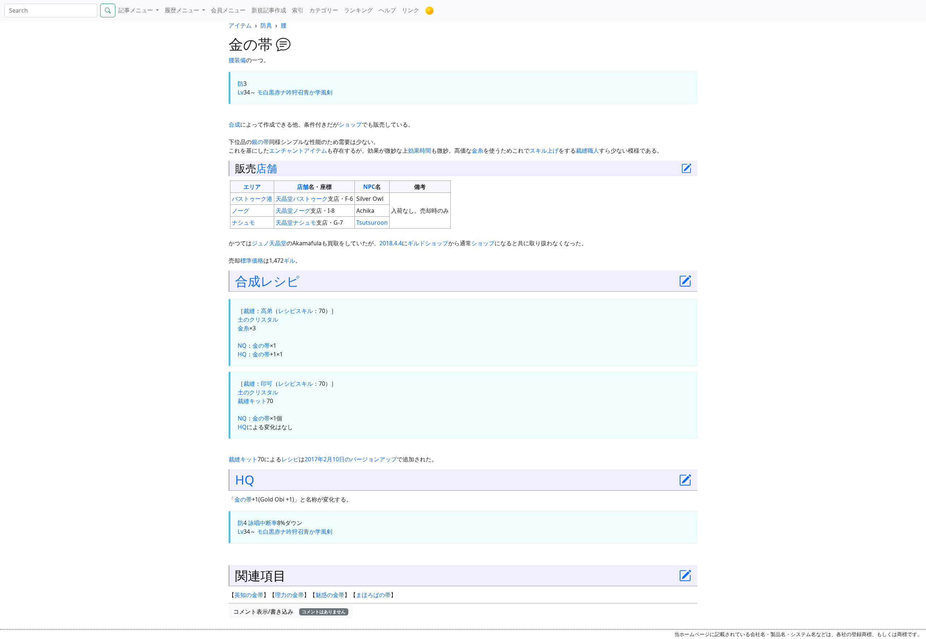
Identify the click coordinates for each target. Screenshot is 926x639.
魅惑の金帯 (329, 595)
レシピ (280, 280)
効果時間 (419, 151)
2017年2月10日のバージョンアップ (351, 459)
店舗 (266, 168)
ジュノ (260, 243)
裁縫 (581, 151)
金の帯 (261, 346)
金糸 (477, 151)
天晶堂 (284, 199)
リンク (410, 10)
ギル (289, 261)
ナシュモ (243, 223)
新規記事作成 (268, 10)
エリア (252, 187)
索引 (297, 10)
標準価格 (251, 261)
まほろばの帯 (373, 595)
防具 (266, 25)
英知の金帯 (248, 595)
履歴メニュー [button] (183, 10)
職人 (593, 151)
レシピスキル (295, 311)
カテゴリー (323, 10)
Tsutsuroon (372, 223)
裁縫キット (252, 401)
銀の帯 (260, 142)
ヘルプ (387, 10)
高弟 (266, 311)
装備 (240, 60)
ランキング (358, 10)
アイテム (240, 25)
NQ (242, 346)
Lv (240, 92)
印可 (266, 384)
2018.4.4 (390, 243)
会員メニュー (228, 10)
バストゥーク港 (252, 199)
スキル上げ (544, 151)
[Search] (107, 10)
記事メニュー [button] (136, 10)
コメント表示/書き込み (289, 611)
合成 (234, 124)
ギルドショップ (428, 243)
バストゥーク (310, 199)
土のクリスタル (258, 319)
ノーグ (240, 211)
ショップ (350, 124)
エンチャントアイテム (298, 151)
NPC (369, 187)
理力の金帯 (289, 595)
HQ (242, 354)
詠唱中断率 (262, 523)
